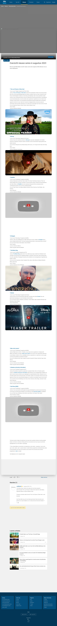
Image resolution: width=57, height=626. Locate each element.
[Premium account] (22, 486)
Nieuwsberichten (12, 6)
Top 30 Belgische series (6, 605)
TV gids (31, 604)
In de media (18, 604)
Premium (31, 2)
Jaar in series (4, 607)
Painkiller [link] (20, 184)
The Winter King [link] (16, 253)
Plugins (45, 607)
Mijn (4, 2)
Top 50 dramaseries (5, 602)
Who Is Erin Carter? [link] (26, 353)
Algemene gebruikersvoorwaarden (48, 603)
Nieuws (24, 2)
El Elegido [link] (41, 239)
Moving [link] (27, 139)
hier (16, 451)
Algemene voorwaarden (48, 605)
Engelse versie (18, 605)
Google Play (33, 614)
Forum (38, 2)
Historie (17, 602)
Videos (31, 605)
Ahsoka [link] (38, 296)
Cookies (45, 599)
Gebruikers (32, 602)
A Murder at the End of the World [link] (20, 372)
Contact (17, 599)
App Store (25, 614)
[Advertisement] (28, 17)
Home (2, 6)
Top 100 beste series (6, 599)
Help (31, 599)
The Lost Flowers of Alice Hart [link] (19, 92)
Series (11, 2)
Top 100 (17, 2)
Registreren (48, 2)
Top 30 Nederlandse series (7, 604)
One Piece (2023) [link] (37, 391)
